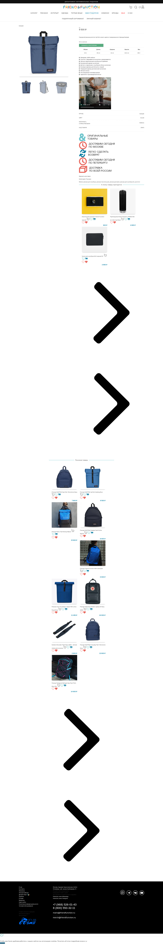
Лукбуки (21, 896)
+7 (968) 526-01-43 (65, 904)
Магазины (22, 891)
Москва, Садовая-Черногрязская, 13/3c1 (65, 887)
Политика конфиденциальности (28, 904)
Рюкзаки (44, 13)
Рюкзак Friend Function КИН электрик (91, 568)
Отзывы (21, 898)
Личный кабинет (94, 19)
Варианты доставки (85, 176)
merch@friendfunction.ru (64, 917)
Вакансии (22, 900)
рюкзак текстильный (103, 182)
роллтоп (137, 182)
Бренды (115, 13)
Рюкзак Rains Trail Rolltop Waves (61, 531)
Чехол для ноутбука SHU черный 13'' (93, 256)
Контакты (22, 889)
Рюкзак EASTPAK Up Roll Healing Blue (91, 492)
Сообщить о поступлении (89, 45)
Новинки (105, 13)
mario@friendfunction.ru (64, 913)
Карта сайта (22, 902)
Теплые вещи (76, 13)
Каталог (34, 13)
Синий (142, 117)
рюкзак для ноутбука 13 (127, 182)
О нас (130, 13)
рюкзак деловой (114, 182)
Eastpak (21, 26)
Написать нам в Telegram (60, 898)
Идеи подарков (91, 13)
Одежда (64, 13)
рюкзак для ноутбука (89, 182)
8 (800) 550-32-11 (64, 907)
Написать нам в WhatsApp (60, 896)
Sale (123, 13)
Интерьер (55, 13)
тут (86, 941)
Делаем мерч (23, 894)
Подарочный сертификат (73, 19)
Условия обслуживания (26, 906)
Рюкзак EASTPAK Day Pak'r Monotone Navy (64, 492)
